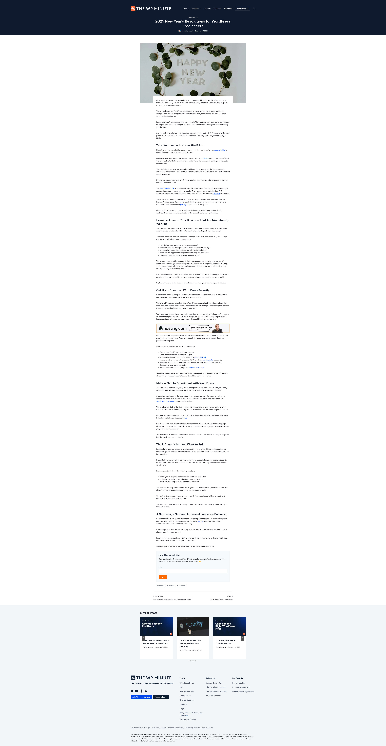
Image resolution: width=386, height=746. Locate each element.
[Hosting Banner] (193, 328)
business (160, 586)
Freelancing (193, 17)
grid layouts (184, 204)
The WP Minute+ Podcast (216, 691)
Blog (181, 687)
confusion (204, 158)
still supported (200, 357)
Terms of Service (207, 728)
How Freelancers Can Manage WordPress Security (190, 643)
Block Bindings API (167, 188)
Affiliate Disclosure (137, 728)
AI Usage (147, 728)
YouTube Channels (213, 696)
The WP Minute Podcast (216, 687)
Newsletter (228, 9)
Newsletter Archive (188, 720)
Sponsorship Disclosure (193, 728)
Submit (163, 577)
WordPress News (187, 683)
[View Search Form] (253, 8)
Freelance (170, 586)
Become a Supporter (241, 687)
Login (182, 708)
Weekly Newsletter (214, 683)
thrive (184, 418)
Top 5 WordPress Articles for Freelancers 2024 (172, 598)
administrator (208, 360)
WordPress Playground (165, 401)
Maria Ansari (149, 647)
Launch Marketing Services (243, 691)
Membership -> (243, 9)
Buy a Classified (238, 683)
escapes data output (196, 367)
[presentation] (156, 626)
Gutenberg (181, 586)
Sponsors (217, 9)
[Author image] (179, 31)
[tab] (188, 660)
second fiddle (219, 150)
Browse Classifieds (187, 700)
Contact (183, 704)
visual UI (217, 193)
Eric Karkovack (188, 31)
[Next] (242, 638)
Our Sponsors (185, 696)
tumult (200, 521)
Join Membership (187, 691)
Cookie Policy (155, 728)
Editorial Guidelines (167, 728)
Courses (207, 9)
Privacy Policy (179, 728)
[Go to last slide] (143, 638)
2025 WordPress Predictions (221, 598)
